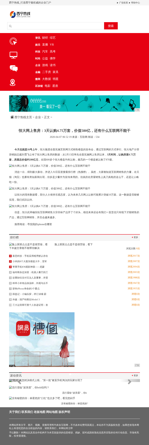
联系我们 (27, 411)
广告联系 (123, 2)
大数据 (46, 78)
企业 (38, 117)
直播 (45, 44)
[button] (19, 380)
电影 (48, 85)
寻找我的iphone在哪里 (39, 224)
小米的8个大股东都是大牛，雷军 (28, 261)
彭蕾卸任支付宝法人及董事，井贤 (29, 277)
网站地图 (52, 411)
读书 (53, 65)
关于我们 (15, 411)
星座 (55, 85)
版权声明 (64, 411)
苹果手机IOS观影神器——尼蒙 (27, 266)
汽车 (45, 51)
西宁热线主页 (23, 117)
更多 (134, 237)
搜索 (111, 25)
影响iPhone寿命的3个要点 (25, 288)
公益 (45, 58)
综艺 (53, 37)
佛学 (53, 58)
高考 (53, 51)
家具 (56, 72)
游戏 (45, 65)
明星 (56, 78)
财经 (45, 37)
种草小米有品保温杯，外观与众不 (29, 283)
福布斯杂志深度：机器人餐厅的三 (29, 272)
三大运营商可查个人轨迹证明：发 (28, 305)
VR (52, 44)
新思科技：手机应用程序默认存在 (29, 256)
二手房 (46, 72)
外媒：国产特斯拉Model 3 (25, 299)
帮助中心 (135, 2)
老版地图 (39, 411)
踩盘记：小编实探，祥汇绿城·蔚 (28, 294)
